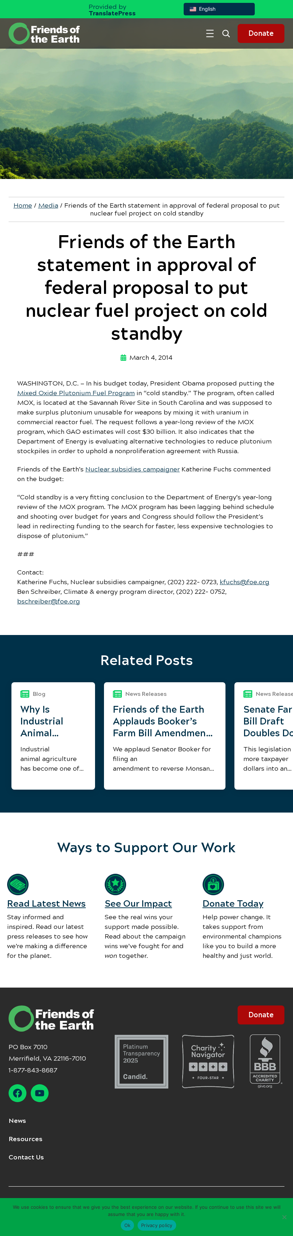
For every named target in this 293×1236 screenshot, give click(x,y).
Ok (127, 1225)
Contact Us (26, 1157)
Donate (261, 33)
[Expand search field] (229, 33)
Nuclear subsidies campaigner (132, 469)
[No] (284, 1217)
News (17, 1121)
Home (23, 205)
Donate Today (233, 903)
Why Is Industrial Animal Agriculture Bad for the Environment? (53, 721)
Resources (26, 1139)
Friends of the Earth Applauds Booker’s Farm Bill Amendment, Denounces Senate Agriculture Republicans (163, 721)
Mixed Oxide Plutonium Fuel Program (76, 393)
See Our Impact (138, 903)
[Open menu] (210, 33)
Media (48, 205)
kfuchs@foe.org (244, 582)
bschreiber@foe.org (48, 601)
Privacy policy (157, 1225)
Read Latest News (46, 903)
